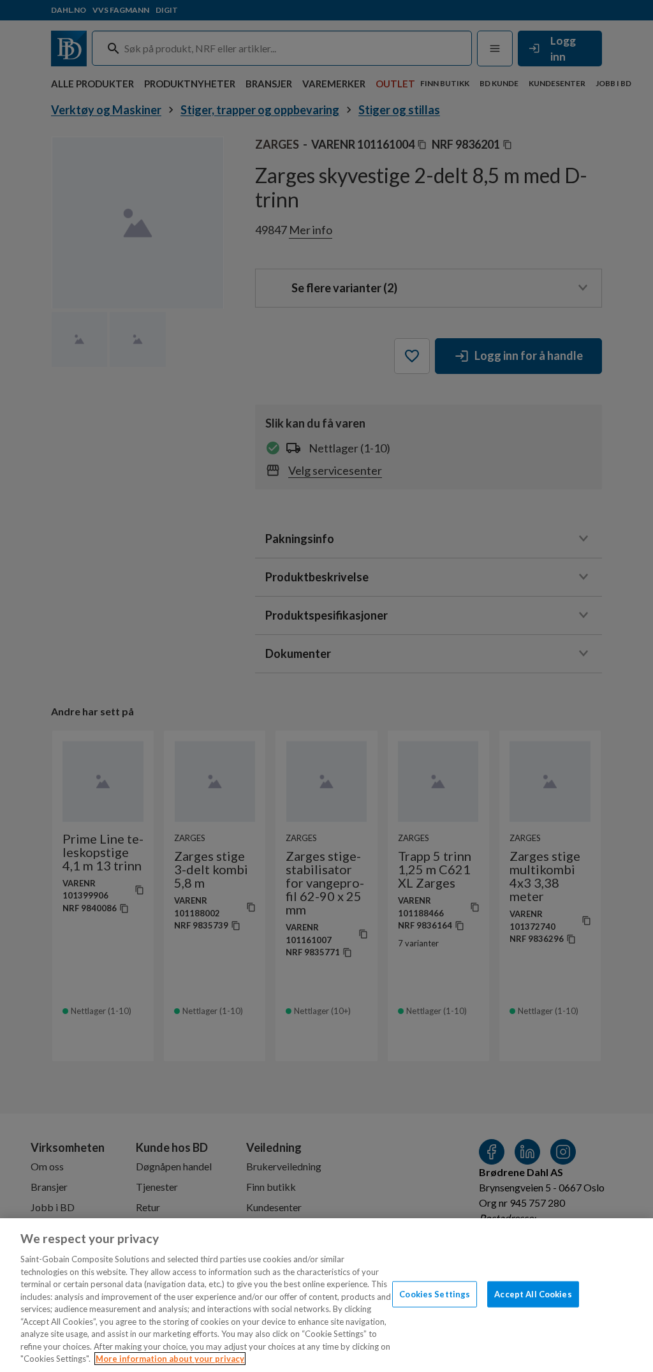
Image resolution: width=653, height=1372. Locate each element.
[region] (326, 1295)
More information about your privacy (170, 1358)
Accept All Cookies (532, 1293)
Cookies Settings (434, 1293)
